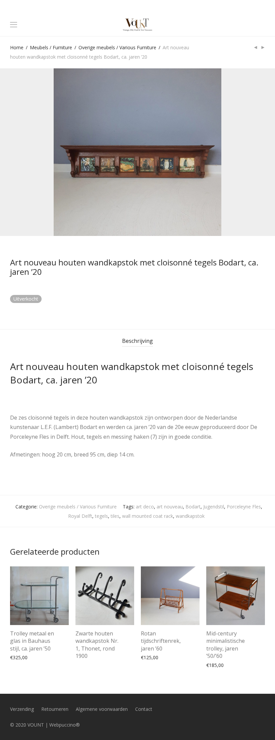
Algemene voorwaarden (102, 709)
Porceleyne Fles (244, 506)
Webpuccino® (64, 725)
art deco (145, 506)
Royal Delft (80, 516)
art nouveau (170, 506)
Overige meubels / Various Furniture (117, 47)
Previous (11, 152)
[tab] (137, 341)
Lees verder (85, 654)
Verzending (22, 709)
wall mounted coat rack (147, 516)
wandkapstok (190, 516)
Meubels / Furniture (51, 47)
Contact (143, 709)
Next (263, 152)
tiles (115, 516)
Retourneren (54, 709)
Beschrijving (137, 341)
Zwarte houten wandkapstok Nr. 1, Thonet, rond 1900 (96, 645)
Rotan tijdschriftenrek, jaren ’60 (161, 641)
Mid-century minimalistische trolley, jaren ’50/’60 (225, 645)
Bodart (193, 506)
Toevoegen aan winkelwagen (38, 657)
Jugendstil (213, 506)
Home (16, 47)
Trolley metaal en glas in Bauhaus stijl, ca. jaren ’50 (32, 641)
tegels (101, 516)
